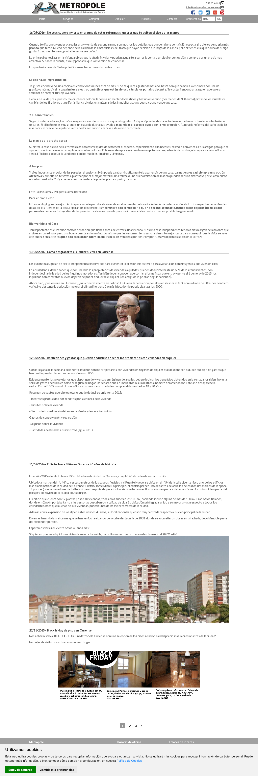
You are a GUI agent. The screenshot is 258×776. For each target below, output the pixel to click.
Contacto (172, 18)
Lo (30, 57)
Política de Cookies (129, 760)
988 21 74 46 (213, 2)
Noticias (146, 18)
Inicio (42, 18)
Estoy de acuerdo (20, 769)
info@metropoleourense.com (203, 7)
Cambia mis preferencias (57, 769)
